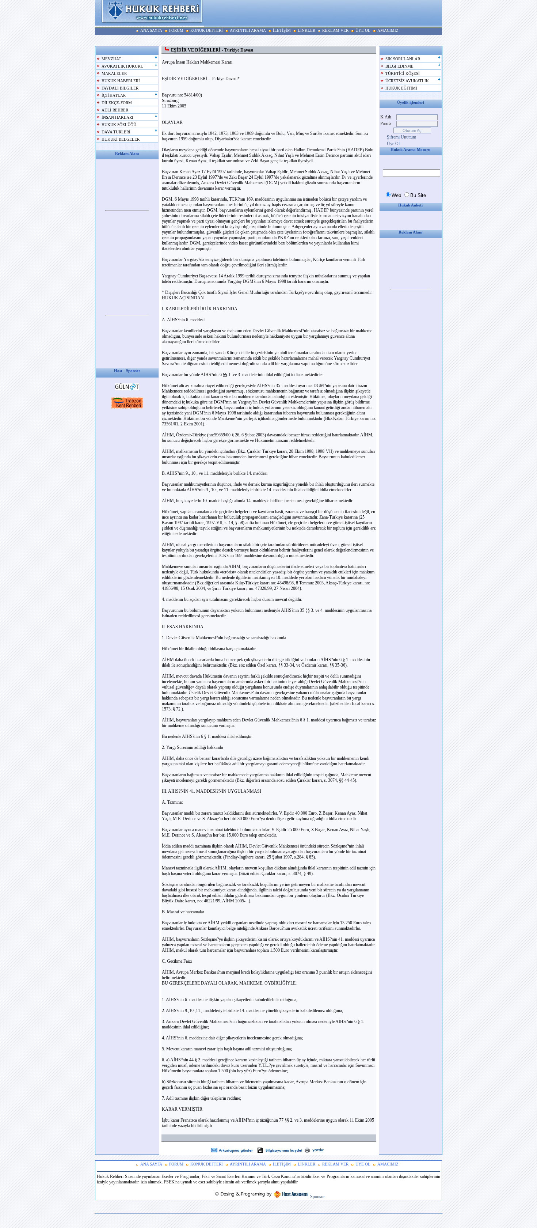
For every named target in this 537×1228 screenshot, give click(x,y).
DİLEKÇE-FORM (117, 103)
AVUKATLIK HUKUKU (123, 66)
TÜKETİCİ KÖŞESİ (402, 74)
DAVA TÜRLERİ (116, 132)
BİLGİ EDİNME (399, 66)
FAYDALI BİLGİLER (120, 88)
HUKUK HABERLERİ (121, 81)
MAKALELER (114, 74)
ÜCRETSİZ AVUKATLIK (407, 81)
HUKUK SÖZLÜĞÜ (119, 125)
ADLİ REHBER (115, 110)
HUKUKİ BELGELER (121, 139)
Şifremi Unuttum (401, 137)
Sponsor (317, 1196)
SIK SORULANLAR (402, 59)
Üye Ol (393, 143)
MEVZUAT (111, 59)
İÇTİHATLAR (114, 96)
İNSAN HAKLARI (117, 117)
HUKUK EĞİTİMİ (401, 88)
